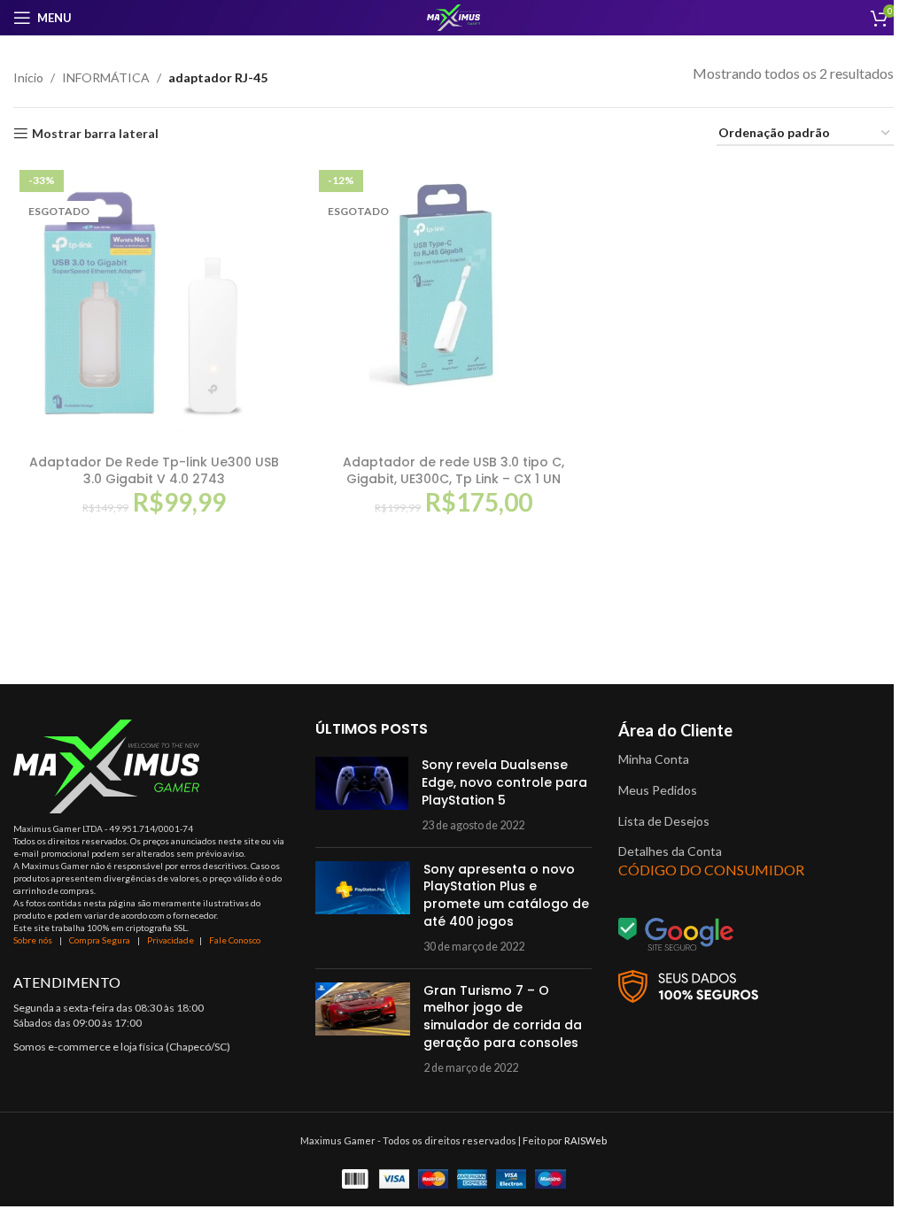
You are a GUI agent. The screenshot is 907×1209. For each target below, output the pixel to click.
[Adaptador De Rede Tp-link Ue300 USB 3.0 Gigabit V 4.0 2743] (154, 304)
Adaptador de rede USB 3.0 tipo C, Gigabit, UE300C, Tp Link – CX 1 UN (453, 471)
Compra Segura (100, 940)
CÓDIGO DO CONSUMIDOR (711, 869)
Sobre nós (32, 940)
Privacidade (170, 940)
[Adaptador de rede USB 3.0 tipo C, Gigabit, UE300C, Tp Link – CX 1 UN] (453, 304)
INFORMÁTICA (106, 77)
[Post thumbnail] (361, 795)
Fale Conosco (234, 940)
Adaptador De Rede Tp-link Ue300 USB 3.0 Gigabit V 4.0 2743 (154, 471)
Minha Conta (653, 758)
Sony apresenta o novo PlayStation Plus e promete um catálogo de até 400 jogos (506, 895)
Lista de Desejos (663, 820)
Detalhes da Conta (670, 851)
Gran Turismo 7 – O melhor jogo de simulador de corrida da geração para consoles (502, 1016)
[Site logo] (453, 16)
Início (28, 77)
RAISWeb (585, 1140)
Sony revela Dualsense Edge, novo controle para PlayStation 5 (504, 782)
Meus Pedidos (657, 789)
